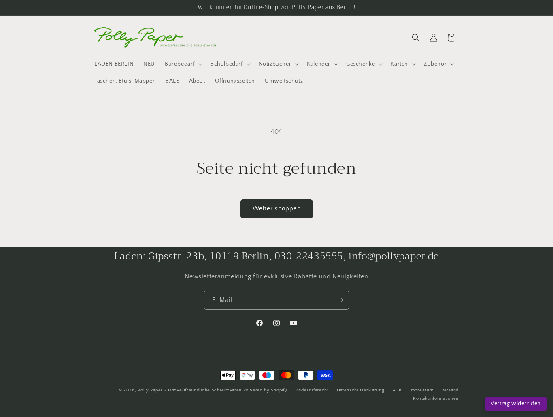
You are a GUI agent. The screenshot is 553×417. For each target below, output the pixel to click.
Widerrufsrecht (312, 390)
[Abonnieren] (340, 300)
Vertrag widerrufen (516, 403)
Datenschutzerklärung (361, 390)
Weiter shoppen (277, 208)
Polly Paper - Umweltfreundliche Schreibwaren (190, 390)
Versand (450, 390)
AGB (396, 390)
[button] (183, 64)
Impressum (421, 390)
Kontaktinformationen (436, 398)
